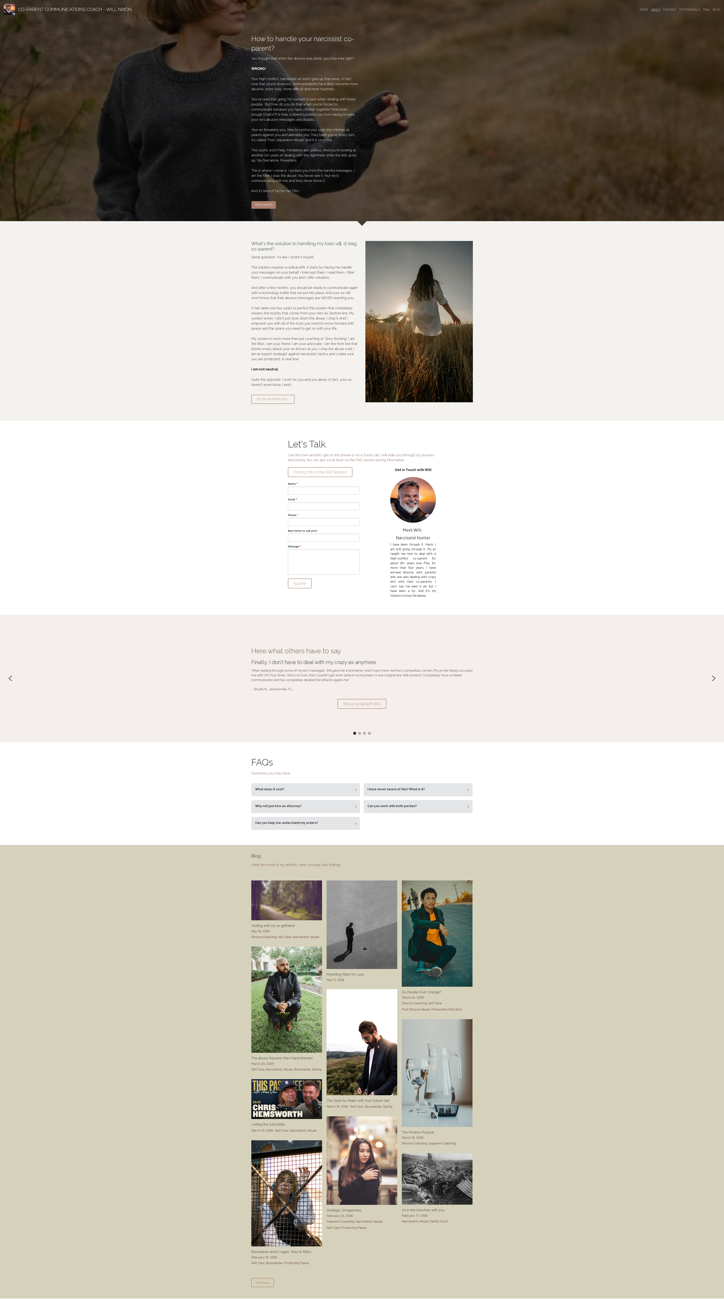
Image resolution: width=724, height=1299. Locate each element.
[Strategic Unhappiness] (362, 1203)
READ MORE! (263, 205)
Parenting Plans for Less (345, 974)
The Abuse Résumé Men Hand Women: (282, 1058)
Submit (300, 583)
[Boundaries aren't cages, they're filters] (286, 1245)
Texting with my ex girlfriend (273, 926)
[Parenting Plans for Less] (362, 968)
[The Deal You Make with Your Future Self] (362, 1094)
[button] (305, 789)
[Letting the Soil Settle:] (286, 1118)
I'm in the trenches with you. (423, 1210)
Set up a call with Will (362, 704)
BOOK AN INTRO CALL (273, 399)
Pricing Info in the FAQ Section (320, 472)
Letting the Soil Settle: (268, 1125)
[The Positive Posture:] (437, 1125)
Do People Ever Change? (421, 992)
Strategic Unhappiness (344, 1210)
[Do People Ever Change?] (437, 985)
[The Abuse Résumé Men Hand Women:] (286, 1051)
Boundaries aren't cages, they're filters (281, 1252)
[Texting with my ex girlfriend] (286, 919)
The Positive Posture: (418, 1132)
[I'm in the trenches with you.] (437, 1203)
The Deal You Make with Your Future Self (358, 1101)
